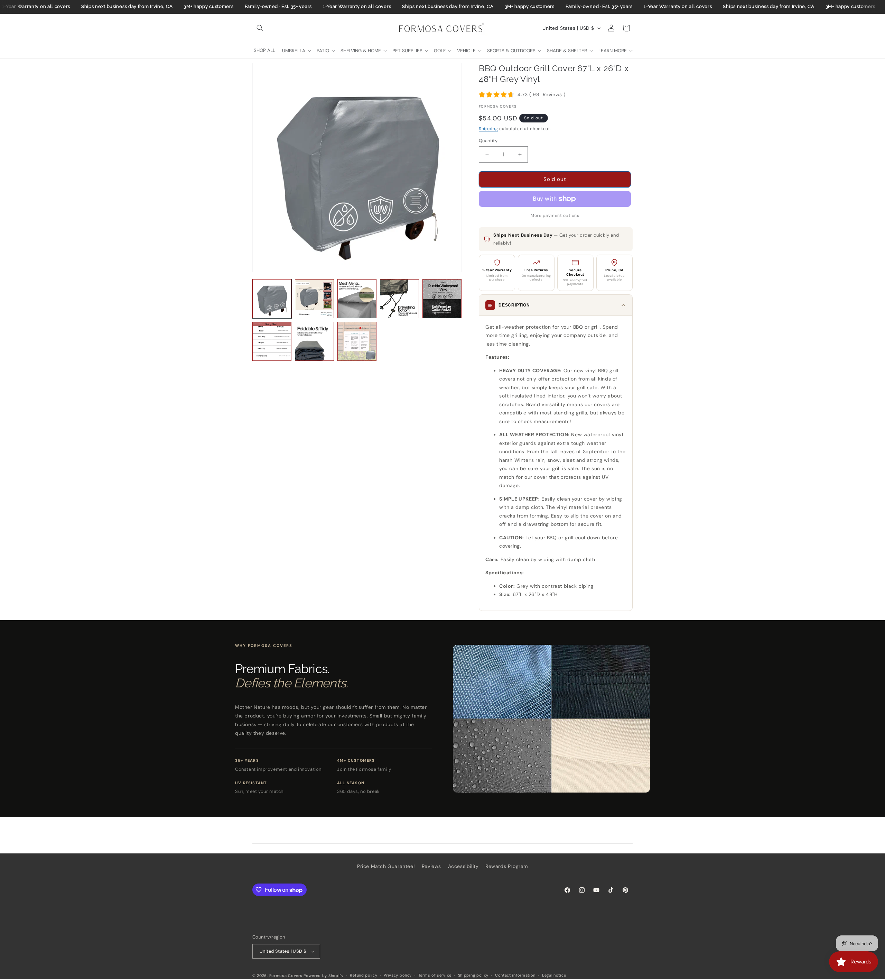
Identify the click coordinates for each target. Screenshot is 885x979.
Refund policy (363, 975)
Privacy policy (398, 975)
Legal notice (554, 975)
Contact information (515, 975)
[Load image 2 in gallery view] (314, 298)
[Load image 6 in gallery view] (271, 341)
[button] (260, 28)
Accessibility (463, 866)
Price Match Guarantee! (386, 866)
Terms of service (434, 975)
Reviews (431, 866)
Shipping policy (473, 975)
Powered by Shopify (324, 975)
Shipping (488, 128)
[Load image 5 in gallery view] (442, 298)
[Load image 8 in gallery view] (356, 341)
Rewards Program (506, 866)
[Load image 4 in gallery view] (399, 298)
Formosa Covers (285, 975)
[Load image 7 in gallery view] (314, 341)
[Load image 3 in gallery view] (356, 298)
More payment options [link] (555, 215)
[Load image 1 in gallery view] (271, 298)
